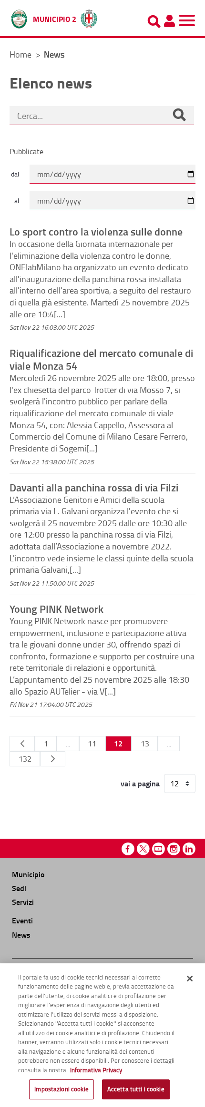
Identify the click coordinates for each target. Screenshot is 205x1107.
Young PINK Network (56, 608)
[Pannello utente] (169, 21)
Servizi (23, 901)
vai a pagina (140, 783)
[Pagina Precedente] (22, 743)
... (68, 743)
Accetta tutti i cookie (135, 1089)
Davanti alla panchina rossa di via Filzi (94, 487)
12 (118, 743)
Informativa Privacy (96, 1070)
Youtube (158, 848)
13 (145, 743)
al (16, 200)
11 (92, 743)
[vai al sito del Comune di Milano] (89, 17)
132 (25, 759)
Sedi (19, 887)
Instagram (173, 848)
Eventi (22, 920)
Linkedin (189, 848)
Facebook (128, 848)
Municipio (28, 874)
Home (20, 54)
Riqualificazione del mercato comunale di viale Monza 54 (101, 359)
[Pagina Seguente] (52, 758)
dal (15, 173)
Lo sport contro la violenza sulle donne (96, 231)
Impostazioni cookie (61, 1089)
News (21, 934)
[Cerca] (179, 115)
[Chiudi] (189, 978)
